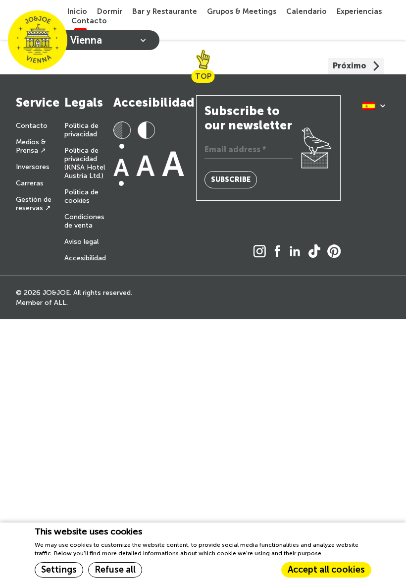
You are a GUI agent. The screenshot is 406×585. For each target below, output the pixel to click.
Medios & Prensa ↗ (31, 146)
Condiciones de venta (84, 221)
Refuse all (115, 569)
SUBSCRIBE (231, 180)
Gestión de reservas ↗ (33, 203)
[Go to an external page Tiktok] (316, 252)
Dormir (109, 11)
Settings (59, 569)
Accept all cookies (326, 569)
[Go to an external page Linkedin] (297, 252)
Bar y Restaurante (164, 11)
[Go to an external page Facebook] (280, 252)
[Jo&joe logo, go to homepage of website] (37, 40)
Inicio (77, 11)
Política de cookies (81, 196)
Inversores (33, 167)
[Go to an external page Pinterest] (336, 252)
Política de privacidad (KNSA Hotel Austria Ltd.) (84, 163)
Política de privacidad (81, 129)
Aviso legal (81, 241)
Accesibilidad (85, 258)
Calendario (306, 11)
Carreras (30, 183)
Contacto (89, 20)
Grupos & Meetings (241, 11)
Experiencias (359, 11)
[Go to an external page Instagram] (262, 252)
